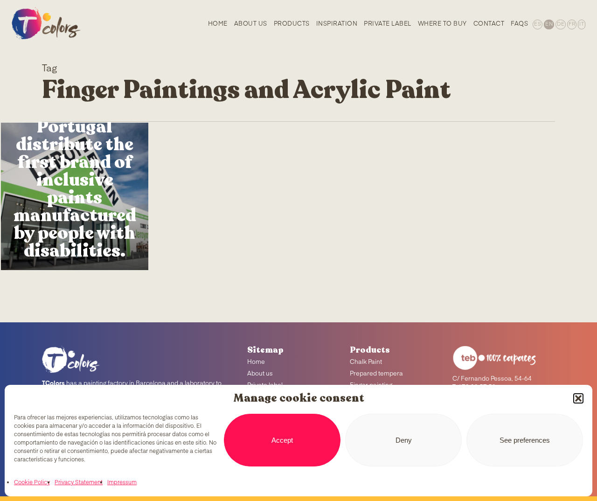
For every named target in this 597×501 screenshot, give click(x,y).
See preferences (525, 440)
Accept (282, 440)
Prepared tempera (376, 374)
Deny (404, 440)
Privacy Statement (79, 483)
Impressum (122, 483)
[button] (578, 398)
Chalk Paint (366, 362)
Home (256, 362)
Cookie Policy (32, 483)
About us (260, 374)
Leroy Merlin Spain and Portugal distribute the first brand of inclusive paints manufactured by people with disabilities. (75, 171)
